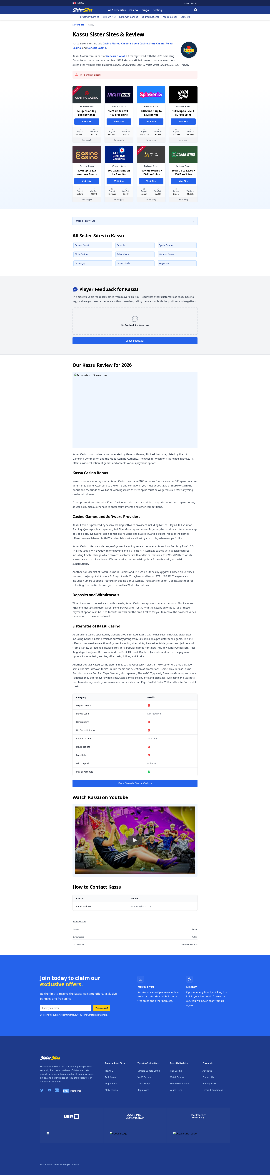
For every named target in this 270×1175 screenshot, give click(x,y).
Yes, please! (101, 1007)
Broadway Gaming (89, 16)
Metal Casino (177, 1077)
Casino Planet (111, 43)
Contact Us (208, 1077)
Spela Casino (140, 43)
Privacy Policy (209, 1083)
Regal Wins (143, 1089)
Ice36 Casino (144, 1077)
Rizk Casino (176, 1070)
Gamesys (185, 16)
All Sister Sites (117, 10)
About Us (207, 1070)
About (186, 3)
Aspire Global (170, 16)
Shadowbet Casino (179, 1083)
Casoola (126, 43)
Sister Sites (78, 24)
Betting (157, 10)
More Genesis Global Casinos (135, 783)
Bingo (145, 10)
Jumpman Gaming (128, 16)
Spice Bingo (144, 1083)
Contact (194, 3)
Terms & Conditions (212, 1089)
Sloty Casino (157, 43)
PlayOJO (109, 1070)
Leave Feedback (135, 340)
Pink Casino (111, 1077)
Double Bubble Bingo (149, 1070)
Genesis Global (115, 56)
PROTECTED (75, 1091)
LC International (150, 16)
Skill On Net (109, 16)
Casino (133, 10)
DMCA (65, 1091)
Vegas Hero (111, 1083)
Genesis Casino (96, 48)
